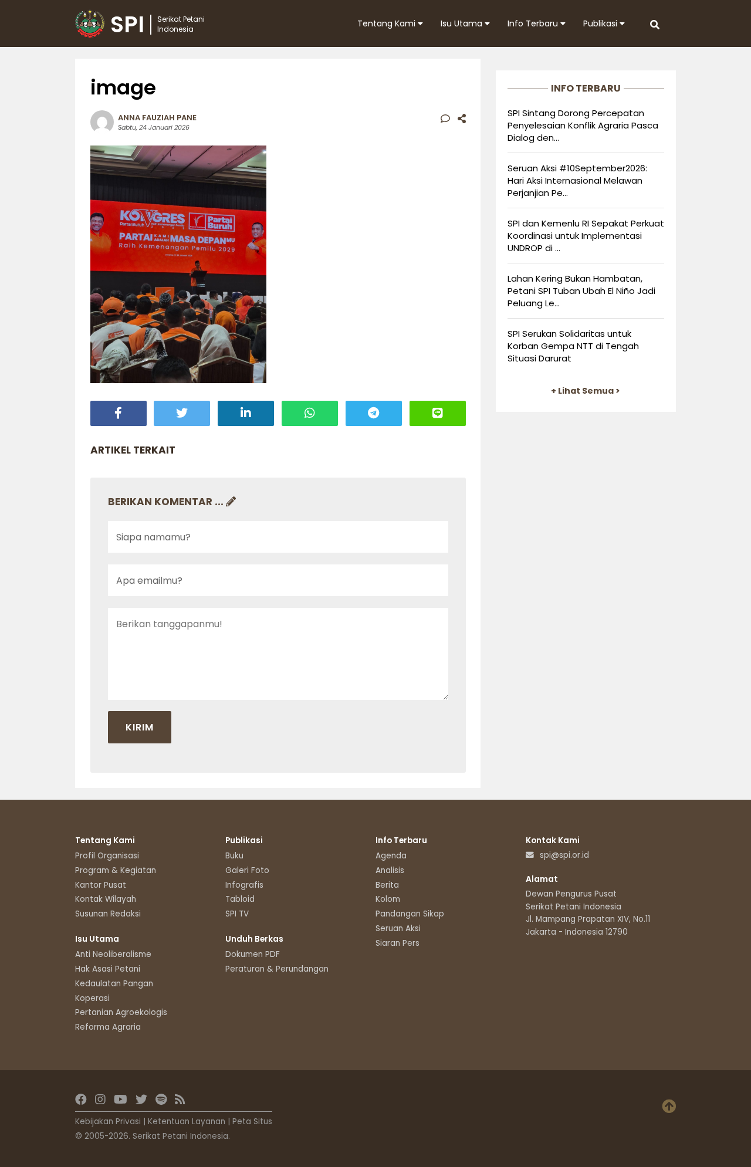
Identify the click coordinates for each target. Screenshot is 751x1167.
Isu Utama (463, 23)
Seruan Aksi (398, 928)
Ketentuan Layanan (186, 1121)
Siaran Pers (398, 943)
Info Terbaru (534, 23)
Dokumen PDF (252, 954)
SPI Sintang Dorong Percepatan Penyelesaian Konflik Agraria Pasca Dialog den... (583, 125)
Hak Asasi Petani (107, 969)
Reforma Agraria (108, 1027)
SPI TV (237, 913)
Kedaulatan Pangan (114, 983)
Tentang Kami (387, 23)
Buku (234, 855)
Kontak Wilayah (105, 899)
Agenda (391, 855)
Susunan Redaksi (108, 913)
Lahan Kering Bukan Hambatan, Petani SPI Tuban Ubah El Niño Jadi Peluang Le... (581, 290)
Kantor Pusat (100, 885)
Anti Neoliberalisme (113, 954)
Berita (387, 885)
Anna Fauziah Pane (157, 117)
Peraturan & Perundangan (277, 969)
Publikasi (601, 23)
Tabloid (240, 899)
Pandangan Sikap (410, 913)
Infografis (244, 885)
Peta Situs (252, 1121)
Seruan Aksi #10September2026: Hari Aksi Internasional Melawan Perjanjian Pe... (577, 180)
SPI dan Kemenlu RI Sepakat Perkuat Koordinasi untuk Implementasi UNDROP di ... (586, 235)
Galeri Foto (247, 870)
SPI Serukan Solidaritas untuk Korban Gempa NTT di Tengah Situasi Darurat (573, 345)
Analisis (390, 870)
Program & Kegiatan (115, 870)
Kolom (388, 899)
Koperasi (92, 998)
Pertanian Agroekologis (121, 1012)
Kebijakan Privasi (108, 1121)
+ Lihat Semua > (585, 391)
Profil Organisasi (107, 855)
